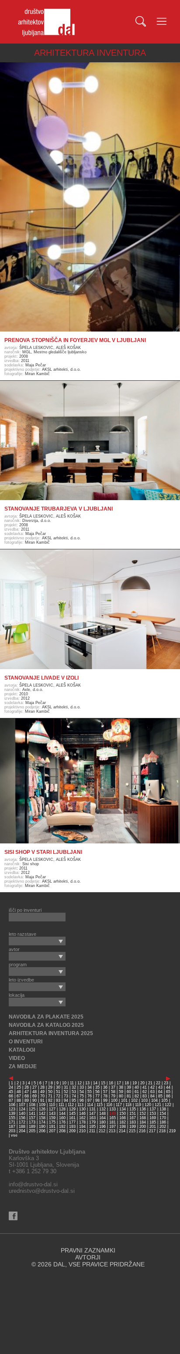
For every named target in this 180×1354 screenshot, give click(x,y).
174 (42, 1122)
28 (42, 1087)
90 (34, 1100)
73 (66, 1096)
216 (142, 1131)
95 (74, 1100)
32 (74, 1087)
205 (32, 1131)
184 (142, 1122)
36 (105, 1087)
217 (152, 1131)
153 (152, 1113)
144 (62, 1113)
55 (89, 1092)
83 (144, 1096)
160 (62, 1118)
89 (26, 1100)
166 (122, 1118)
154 (162, 1113)
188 (22, 1126)
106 (12, 1105)
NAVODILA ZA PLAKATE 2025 (46, 1017)
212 (102, 1131)
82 (137, 1096)
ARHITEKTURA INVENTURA (90, 53)
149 (112, 1113)
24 (11, 1087)
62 (144, 1092)
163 (92, 1118)
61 (137, 1092)
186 (162, 1122)
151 (132, 1113)
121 (158, 1105)
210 (82, 1131)
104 (154, 1100)
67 (19, 1096)
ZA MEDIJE (23, 1066)
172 (22, 1122)
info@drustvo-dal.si (33, 1184)
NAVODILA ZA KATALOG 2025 (46, 1025)
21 (150, 1083)
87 (11, 1100)
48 (34, 1092)
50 (50, 1092)
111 (61, 1105)
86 (168, 1096)
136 (142, 1109)
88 (19, 1100)
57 (105, 1092)
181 (112, 1122)
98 (97, 1100)
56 (97, 1092)
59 (121, 1092)
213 (112, 1131)
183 (132, 1122)
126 (42, 1109)
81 (129, 1096)
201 (152, 1126)
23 (166, 1083)
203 (12, 1131)
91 (42, 1100)
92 (50, 1100)
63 (152, 1092)
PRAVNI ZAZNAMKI (88, 1250)
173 (32, 1122)
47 (26, 1092)
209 (72, 1131)
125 (32, 1109)
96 (82, 1100)
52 (66, 1092)
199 (132, 1126)
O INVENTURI (25, 1042)
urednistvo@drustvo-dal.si (42, 1191)
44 (168, 1087)
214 (122, 1131)
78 (105, 1096)
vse (14, 1135)
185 (152, 1122)
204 (22, 1131)
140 (22, 1113)
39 (129, 1087)
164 (102, 1118)
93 (58, 1100)
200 (142, 1126)
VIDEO (17, 1058)
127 (52, 1109)
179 (92, 1122)
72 (58, 1096)
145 (72, 1113)
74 (74, 1096)
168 (142, 1118)
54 (82, 1092)
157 (32, 1118)
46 (19, 1092)
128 (62, 1109)
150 (122, 1113)
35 (97, 1087)
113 (80, 1105)
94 (66, 1100)
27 (34, 1087)
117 (119, 1105)
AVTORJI (87, 1257)
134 (122, 1109)
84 (152, 1096)
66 (11, 1096)
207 (52, 1131)
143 (52, 1113)
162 (82, 1118)
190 (42, 1126)
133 (112, 1109)
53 (74, 1092)
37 (113, 1087)
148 (102, 1113)
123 (12, 1109)
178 (82, 1122)
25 (19, 1087)
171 (12, 1122)
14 (95, 1083)
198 (122, 1126)
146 (82, 1113)
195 (92, 1126)
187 (12, 1126)
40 (137, 1087)
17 (119, 1083)
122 (168, 1105)
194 (82, 1126)
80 (121, 1096)
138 (162, 1109)
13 (87, 1083)
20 (142, 1083)
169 (152, 1118)
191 (52, 1126)
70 (42, 1096)
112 (71, 1105)
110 (52, 1105)
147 (92, 1113)
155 (12, 1118)
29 (50, 1087)
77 (97, 1096)
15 (103, 1083)
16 (111, 1083)
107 (22, 1105)
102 (134, 1100)
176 (62, 1122)
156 (22, 1118)
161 (72, 1118)
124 (22, 1109)
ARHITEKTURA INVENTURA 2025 (51, 1033)
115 (100, 1105)
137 (152, 1109)
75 (82, 1096)
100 (114, 1100)
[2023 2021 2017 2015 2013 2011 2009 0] (37, 941)
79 (113, 1096)
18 (127, 1083)
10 (64, 1083)
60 (129, 1092)
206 (42, 1131)
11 (72, 1083)
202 (162, 1126)
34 (89, 1087)
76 (89, 1096)
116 (109, 1105)
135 (132, 1109)
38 (121, 1087)
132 (102, 1109)
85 (160, 1096)
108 (32, 1105)
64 (160, 1092)
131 (92, 1109)
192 (62, 1126)
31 (66, 1087)
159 (52, 1118)
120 (148, 1105)
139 (12, 1113)
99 (105, 1100)
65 (168, 1092)
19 (134, 1083)
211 (92, 1131)
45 (11, 1092)
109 (42, 1105)
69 (34, 1096)
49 (42, 1092)
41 (144, 1087)
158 (42, 1118)
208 (62, 1131)
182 (122, 1122)
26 (26, 1087)
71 (50, 1096)
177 (72, 1122)
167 (132, 1118)
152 (142, 1113)
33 (82, 1087)
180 (102, 1122)
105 (164, 1100)
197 (112, 1126)
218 (162, 1131)
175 (52, 1122)
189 (32, 1126)
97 (89, 1100)
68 (26, 1096)
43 (160, 1087)
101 (124, 1100)
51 (58, 1092)
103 (144, 1100)
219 (172, 1131)
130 (82, 1109)
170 (162, 1118)
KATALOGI (22, 1050)
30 (58, 1087)
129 (72, 1109)
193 (72, 1126)
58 (113, 1092)
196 (102, 1126)
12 (79, 1083)
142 (42, 1113)
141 (32, 1113)
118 (128, 1105)
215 (132, 1131)
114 (90, 1105)
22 (158, 1083)
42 (152, 1087)
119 (138, 1105)
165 (112, 1118)
